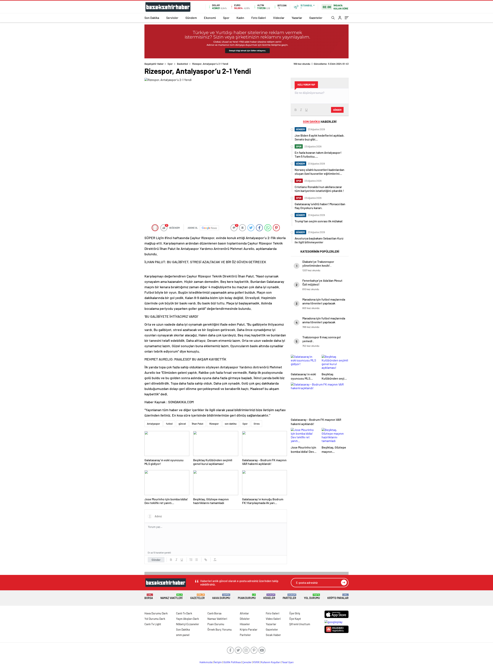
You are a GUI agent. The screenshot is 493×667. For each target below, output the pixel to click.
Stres (257, 423)
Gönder (156, 559)
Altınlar (244, 613)
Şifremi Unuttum (299, 624)
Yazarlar (297, 17)
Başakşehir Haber (154, 63)
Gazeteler (315, 17)
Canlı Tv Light (152, 624)
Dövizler (245, 618)
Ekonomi (210, 17)
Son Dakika (151, 17)
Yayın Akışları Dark (187, 618)
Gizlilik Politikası (232, 662)
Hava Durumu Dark (156, 613)
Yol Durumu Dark (154, 618)
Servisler (172, 17)
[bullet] (196, 559)
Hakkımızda (206, 662)
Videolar (278, 17)
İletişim (218, 662)
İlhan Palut (197, 423)
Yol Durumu (312, 597)
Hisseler (269, 597)
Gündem (191, 17)
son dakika (230, 423)
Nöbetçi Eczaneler (187, 624)
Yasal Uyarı (288, 662)
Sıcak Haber (273, 635)
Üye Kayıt (295, 618)
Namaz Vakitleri (171, 597)
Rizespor (214, 423)
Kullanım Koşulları (270, 662)
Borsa (148, 597)
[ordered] (191, 559)
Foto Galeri (258, 17)
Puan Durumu (247, 597)
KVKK (256, 662)
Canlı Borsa (214, 613)
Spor (226, 17)
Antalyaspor (153, 423)
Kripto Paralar (338, 597)
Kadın (240, 17)
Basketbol (182, 63)
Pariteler (289, 597)
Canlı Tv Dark (184, 613)
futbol (169, 423)
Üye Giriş (294, 613)
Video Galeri (273, 618)
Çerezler (247, 662)
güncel (182, 423)
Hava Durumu (221, 597)
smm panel (182, 635)
